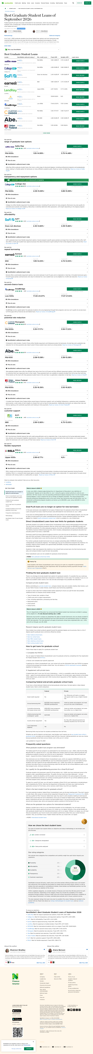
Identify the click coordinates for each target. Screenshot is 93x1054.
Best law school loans (33, 637)
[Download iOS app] (16, 1010)
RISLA (29, 940)
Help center (57, 976)
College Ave (30, 917)
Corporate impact (44, 983)
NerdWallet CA (69, 1046)
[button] (32, 41)
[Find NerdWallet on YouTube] (71, 1010)
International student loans (39, 817)
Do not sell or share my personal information (74, 991)
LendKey (8, 482)
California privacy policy (72, 985)
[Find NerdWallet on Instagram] (74, 1010)
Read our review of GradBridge (45, 311)
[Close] (33, 1041)
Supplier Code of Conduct (72, 979)
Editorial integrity (54, 35)
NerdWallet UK (58, 1046)
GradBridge (30, 928)
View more (46, 133)
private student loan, (45, 586)
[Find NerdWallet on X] (68, 1010)
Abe (28, 933)
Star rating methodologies (44, 990)
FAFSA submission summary (73, 665)
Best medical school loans (34, 635)
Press (41, 995)
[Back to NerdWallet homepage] (5, 8)
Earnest (29, 921)
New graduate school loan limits (41, 556)
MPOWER (9, 484)
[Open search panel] (73, 3)
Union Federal (31, 935)
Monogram (30, 931)
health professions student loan (47, 518)
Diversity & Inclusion (45, 985)
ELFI (28, 938)
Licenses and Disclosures (56, 1019)
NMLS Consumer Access (45, 1019)
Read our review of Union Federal (58, 405)
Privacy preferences (73, 988)
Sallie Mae (30, 914)
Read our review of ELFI (48, 440)
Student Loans (12, 8)
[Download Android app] (17, 1019)
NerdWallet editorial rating (32, 148)
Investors (42, 999)
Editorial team (43, 993)
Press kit (42, 997)
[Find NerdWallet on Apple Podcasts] (77, 1010)
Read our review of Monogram (71, 345)
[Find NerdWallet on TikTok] (79, 1010)
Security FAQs (58, 978)
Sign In (79, 3)
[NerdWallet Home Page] (7, 3)
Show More (7, 45)
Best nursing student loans (35, 643)
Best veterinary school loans (35, 641)
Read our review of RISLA (46, 475)
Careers (42, 981)
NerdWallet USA (46, 1046)
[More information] (34, 57)
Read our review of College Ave (15, 208)
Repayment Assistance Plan (76, 794)
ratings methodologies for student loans (62, 901)
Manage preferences (16, 1048)
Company (42, 976)
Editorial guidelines (45, 987)
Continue (28, 1048)
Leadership (43, 978)
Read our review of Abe (78, 375)
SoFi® (28, 919)
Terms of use (71, 976)
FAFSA (42, 657)
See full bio (41, 962)
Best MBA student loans (34, 639)
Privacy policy (72, 982)
